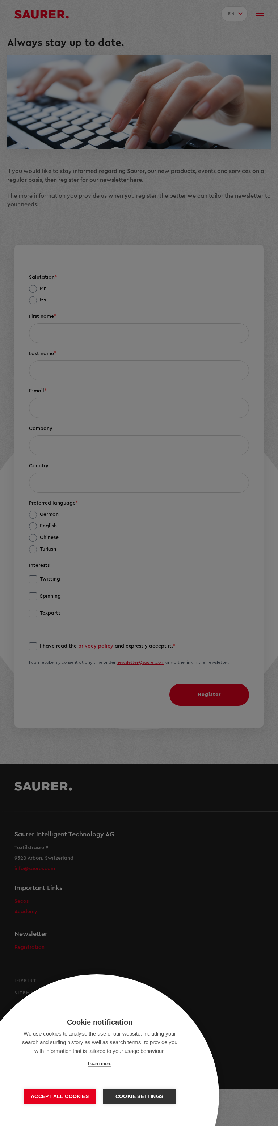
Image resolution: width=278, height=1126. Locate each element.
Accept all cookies (60, 1096)
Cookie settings (139, 1096)
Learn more (99, 1063)
